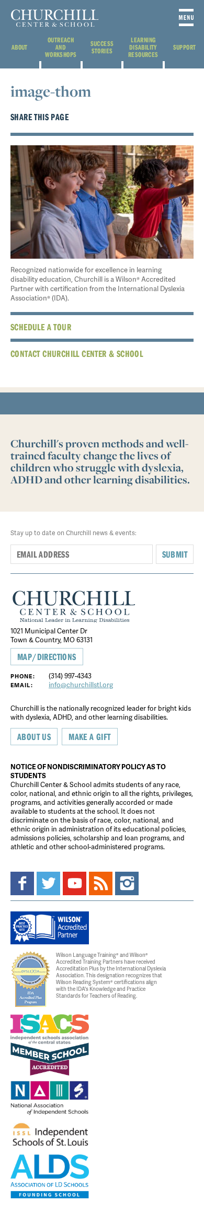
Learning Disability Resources (143, 47)
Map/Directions (46, 657)
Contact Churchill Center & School (76, 354)
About (20, 47)
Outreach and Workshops (61, 47)
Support (184, 47)
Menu (186, 17)
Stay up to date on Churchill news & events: (73, 532)
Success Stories (102, 47)
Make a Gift (89, 737)
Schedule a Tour (40, 327)
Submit (174, 554)
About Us (34, 737)
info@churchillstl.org (81, 684)
